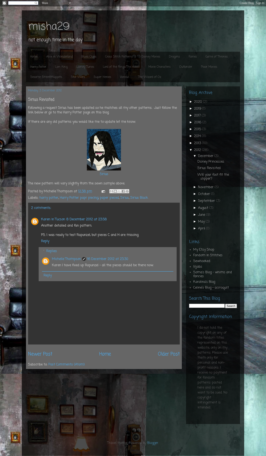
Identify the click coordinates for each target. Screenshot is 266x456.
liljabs (197, 266)
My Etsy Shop (203, 249)
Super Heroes (102, 77)
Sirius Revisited (209, 168)
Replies (51, 251)
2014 (198, 136)
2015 (198, 129)
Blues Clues (88, 57)
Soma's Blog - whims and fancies (212, 274)
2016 (198, 122)
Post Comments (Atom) (66, 364)
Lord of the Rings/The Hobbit (121, 67)
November (206, 187)
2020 (198, 101)
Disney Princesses (210, 161)
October (204, 194)
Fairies (193, 57)
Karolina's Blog (204, 281)
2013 (198, 143)
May (202, 221)
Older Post (169, 354)
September (207, 201)
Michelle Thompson (66, 259)
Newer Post (40, 354)
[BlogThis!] (115, 191)
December (206, 156)
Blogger (152, 443)
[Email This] (111, 191)
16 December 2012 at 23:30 (107, 259)
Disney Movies (151, 57)
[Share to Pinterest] (127, 191)
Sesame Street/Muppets (46, 77)
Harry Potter (38, 67)
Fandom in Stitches (208, 255)
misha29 (49, 27)
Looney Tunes (85, 67)
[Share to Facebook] (123, 191)
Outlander (185, 67)
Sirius (104, 174)
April (202, 228)
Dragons (174, 57)
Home (34, 57)
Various (124, 77)
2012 (198, 150)
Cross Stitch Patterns (119, 57)
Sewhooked (201, 261)
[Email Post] (103, 191)
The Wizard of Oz (149, 77)
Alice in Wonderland (59, 57)
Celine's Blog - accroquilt (211, 287)
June (202, 214)
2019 (198, 108)
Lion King (61, 67)
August (203, 208)
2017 (198, 115)
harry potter (48, 197)
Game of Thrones (217, 57)
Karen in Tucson (53, 219)
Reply (45, 241)
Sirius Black (139, 197)
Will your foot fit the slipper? (213, 176)
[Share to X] (119, 191)
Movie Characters (159, 67)
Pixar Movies (209, 67)
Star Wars (78, 77)
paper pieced (109, 197)
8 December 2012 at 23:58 (86, 219)
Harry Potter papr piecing (79, 197)
